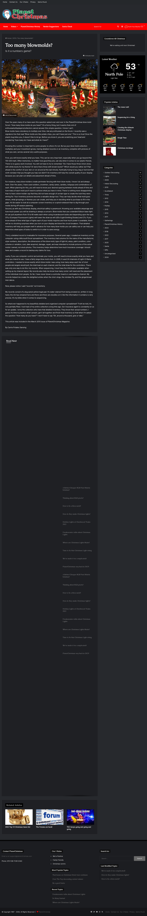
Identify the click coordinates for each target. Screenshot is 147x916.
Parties (107, 206)
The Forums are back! (44, 827)
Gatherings (109, 220)
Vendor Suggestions (51, 26)
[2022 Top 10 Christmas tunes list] (19, 817)
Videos (13, 26)
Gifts (106, 250)
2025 (106, 242)
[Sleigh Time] (109, 141)
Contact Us (13, 2)
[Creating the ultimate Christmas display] (109, 130)
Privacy (32, 2)
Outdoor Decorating (112, 173)
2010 (14, 38)
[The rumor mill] (109, 110)
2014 (106, 202)
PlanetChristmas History (30, 26)
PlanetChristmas (44, 912)
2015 (106, 209)
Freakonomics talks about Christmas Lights (26, 356)
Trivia (107, 195)
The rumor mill (123, 107)
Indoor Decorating (111, 184)
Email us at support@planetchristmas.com (17, 856)
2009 (107, 180)
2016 (106, 231)
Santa (107, 246)
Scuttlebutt (109, 191)
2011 (106, 217)
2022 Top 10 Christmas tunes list (17, 827)
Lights (9, 350)
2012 (106, 198)
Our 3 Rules (24, 2)
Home (5, 2)
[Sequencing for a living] (109, 120)
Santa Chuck (42, 2)
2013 (106, 213)
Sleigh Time (122, 138)
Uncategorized (110, 254)
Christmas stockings (125, 148)
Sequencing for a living (126, 117)
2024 (107, 257)
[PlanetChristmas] (25, 14)
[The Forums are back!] (49, 817)
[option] (50, 359)
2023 (107, 228)
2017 (106, 239)
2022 (106, 235)
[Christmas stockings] (109, 151)
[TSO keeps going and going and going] (80, 817)
